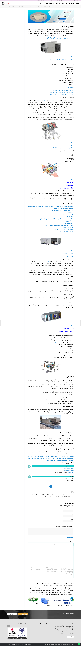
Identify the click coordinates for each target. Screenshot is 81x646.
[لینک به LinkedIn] (3, 0)
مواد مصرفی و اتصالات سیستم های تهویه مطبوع (61, 59)
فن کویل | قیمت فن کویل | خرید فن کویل (63, 90)
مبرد (45, 100)
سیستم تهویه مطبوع (68, 61)
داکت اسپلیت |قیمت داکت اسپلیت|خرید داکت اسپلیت (60, 94)
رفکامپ (48, 600)
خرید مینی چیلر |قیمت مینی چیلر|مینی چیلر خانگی (61, 92)
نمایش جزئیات (31, 572)
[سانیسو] (57, 595)
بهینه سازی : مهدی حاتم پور (47, 639)
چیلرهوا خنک (55, 100)
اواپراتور (55, 342)
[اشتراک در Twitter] (62, 544)
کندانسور (39, 100)
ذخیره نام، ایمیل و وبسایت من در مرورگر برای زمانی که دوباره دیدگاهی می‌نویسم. (64, 526)
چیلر (39, 35)
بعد (72, 557)
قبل (29, 557)
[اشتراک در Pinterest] (47, 544)
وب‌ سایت (72, 519)
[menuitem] (77, 3)
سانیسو (60, 600)
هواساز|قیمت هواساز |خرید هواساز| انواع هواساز (61, 148)
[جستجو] (44, 3)
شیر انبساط (71, 270)
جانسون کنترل (70, 600)
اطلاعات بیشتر (38, 572)
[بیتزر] (33, 594)
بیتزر (37, 598)
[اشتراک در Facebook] (70, 544)
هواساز (43, 35)
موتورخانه (71, 106)
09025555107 (38, 0)
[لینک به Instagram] (2, 0)
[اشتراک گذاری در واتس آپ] (54, 544)
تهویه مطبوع (62, 382)
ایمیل (72, 514)
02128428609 (42, 0)
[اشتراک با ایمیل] (31, 544)
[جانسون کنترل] (68, 595)
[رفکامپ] (45, 595)
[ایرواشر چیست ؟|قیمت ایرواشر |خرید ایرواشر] (80, 323)
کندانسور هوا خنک (45, 261)
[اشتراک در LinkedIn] (39, 544)
